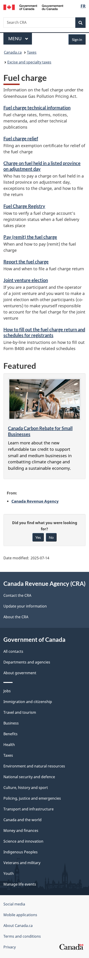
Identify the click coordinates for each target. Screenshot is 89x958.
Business (11, 723)
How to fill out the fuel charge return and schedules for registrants (44, 332)
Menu (15, 38)
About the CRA (15, 616)
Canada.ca (13, 52)
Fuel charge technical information (37, 107)
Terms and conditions (22, 936)
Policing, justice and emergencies (32, 798)
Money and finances (20, 830)
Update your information (25, 606)
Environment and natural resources (34, 766)
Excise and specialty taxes (29, 62)
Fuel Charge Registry (24, 206)
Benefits (10, 733)
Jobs (7, 690)
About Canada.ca (18, 925)
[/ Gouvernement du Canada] (33, 6)
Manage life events (19, 884)
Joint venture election (25, 280)
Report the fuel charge (26, 261)
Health (9, 744)
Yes (38, 537)
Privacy (9, 947)
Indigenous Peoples (20, 852)
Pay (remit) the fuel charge (30, 237)
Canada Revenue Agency (35, 501)
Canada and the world (22, 819)
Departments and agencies (26, 662)
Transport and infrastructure (28, 809)
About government (19, 672)
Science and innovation (23, 841)
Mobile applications (20, 914)
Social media (14, 904)
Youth (8, 873)
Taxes (32, 52)
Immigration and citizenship (27, 701)
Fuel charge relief (20, 138)
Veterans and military (21, 862)
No (51, 537)
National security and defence (29, 776)
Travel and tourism (19, 712)
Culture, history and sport (25, 787)
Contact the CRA (17, 595)
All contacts (13, 651)
